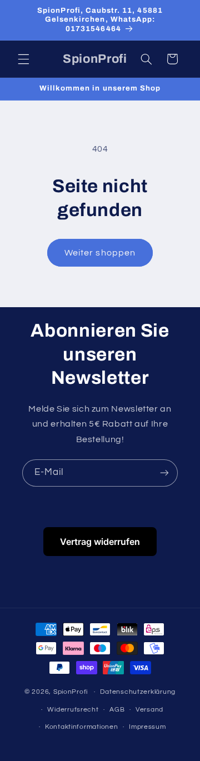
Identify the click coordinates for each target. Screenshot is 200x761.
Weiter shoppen (100, 252)
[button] (23, 59)
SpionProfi (70, 692)
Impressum (147, 727)
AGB (116, 710)
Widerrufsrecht (72, 710)
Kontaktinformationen (81, 727)
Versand (149, 710)
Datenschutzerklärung (138, 692)
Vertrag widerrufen (100, 541)
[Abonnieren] (164, 473)
